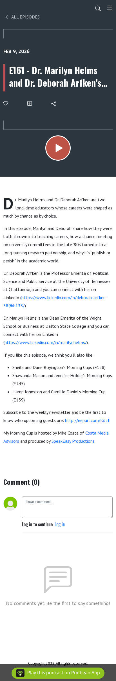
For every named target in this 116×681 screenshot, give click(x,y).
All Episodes (25, 17)
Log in (60, 524)
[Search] (98, 7)
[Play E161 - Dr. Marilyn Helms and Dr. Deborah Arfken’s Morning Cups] (58, 148)
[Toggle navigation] (109, 8)
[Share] (54, 103)
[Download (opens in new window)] (30, 103)
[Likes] (6, 103)
